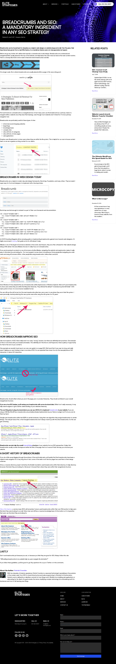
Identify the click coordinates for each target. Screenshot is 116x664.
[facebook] (16, 635)
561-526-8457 (35, 624)
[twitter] (19, 635)
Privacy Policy (43, 642)
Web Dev (23, 37)
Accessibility (50, 642)
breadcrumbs (54, 410)
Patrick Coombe (20, 570)
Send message (81, 656)
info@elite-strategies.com (47, 624)
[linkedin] (27, 635)
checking (14, 241)
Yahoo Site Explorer (6, 509)
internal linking (27, 445)
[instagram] (23, 635)
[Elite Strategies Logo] (9, 3)
